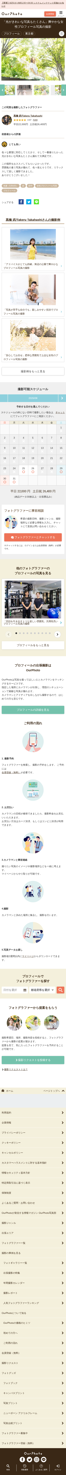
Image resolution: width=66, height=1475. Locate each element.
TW (29, 1459)
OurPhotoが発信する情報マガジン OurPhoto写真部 (29, 1213)
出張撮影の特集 (11, 1273)
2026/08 (33, 398)
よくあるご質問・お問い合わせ (18, 1202)
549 (35, 120)
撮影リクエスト (10, 1363)
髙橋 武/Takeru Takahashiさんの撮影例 (33, 219)
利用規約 (6, 1112)
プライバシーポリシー (13, 1132)
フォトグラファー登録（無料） (18, 1443)
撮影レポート (10, 1293)
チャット (60, 412)
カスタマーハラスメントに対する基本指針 (24, 1162)
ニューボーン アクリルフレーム (20, 1413)
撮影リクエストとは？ (16, 1069)
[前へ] (2, 90)
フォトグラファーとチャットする (35, 537)
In (36, 1459)
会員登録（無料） (11, 772)
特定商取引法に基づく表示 (16, 1182)
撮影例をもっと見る (33, 371)
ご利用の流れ (10, 1343)
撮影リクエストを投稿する (34, 1060)
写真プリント (10, 1403)
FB (22, 1459)
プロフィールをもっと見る (33, 645)
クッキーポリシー (11, 1142)
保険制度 (6, 1192)
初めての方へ (10, 1333)
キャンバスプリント (14, 1393)
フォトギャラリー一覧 (15, 1262)
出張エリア (8, 1233)
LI (43, 1459)
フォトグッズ (9, 1373)
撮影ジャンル (9, 1223)
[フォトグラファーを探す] (60, 990)
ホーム (9, 1090)
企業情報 (6, 1122)
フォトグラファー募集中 (15, 1433)
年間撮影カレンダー (14, 1283)
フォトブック (10, 1383)
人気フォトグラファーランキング (21, 1303)
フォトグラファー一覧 (13, 1243)
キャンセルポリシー (12, 1152)
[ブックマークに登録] (61, 33)
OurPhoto (33, 1453)
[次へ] (63, 90)
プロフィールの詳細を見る (33, 709)
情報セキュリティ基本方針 (16, 1172)
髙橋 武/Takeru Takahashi (28, 116)
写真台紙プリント (12, 1423)
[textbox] (15, 990)
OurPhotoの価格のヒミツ (16, 1322)
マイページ (28, 956)
